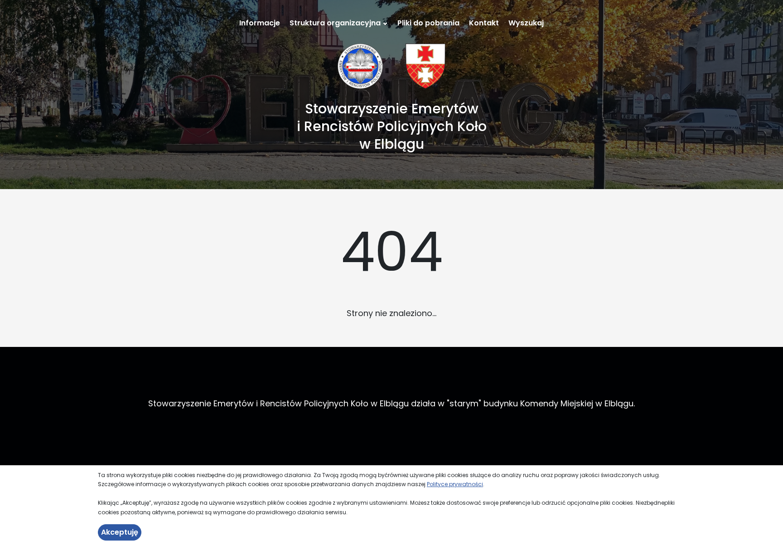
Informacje (259, 23)
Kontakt (484, 23)
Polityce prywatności (455, 484)
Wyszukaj (526, 23)
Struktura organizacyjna (335, 23)
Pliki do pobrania (428, 23)
